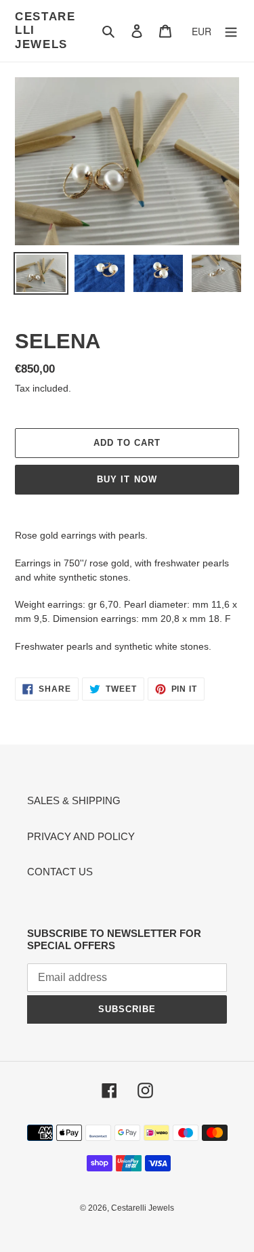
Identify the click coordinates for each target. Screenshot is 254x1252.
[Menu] (231, 30)
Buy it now (126, 479)
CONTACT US (60, 871)
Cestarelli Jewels (45, 30)
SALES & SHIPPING (74, 800)
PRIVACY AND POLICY (81, 836)
